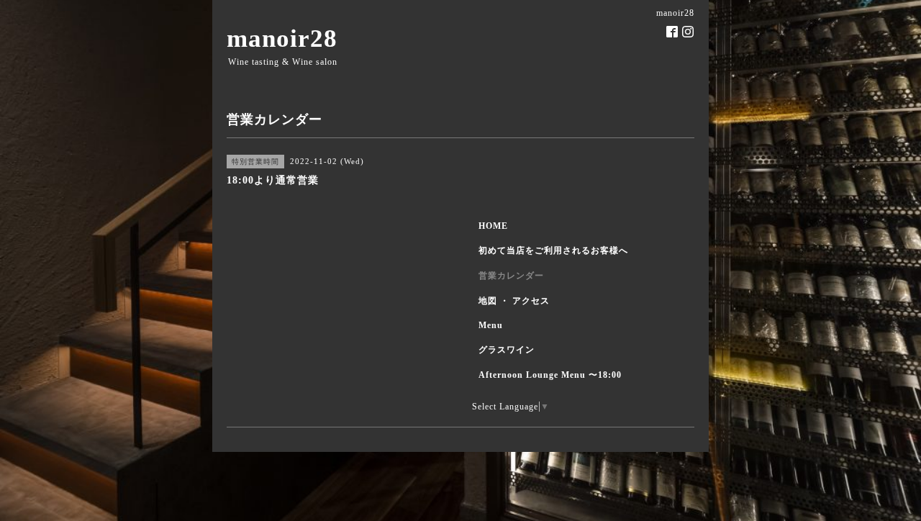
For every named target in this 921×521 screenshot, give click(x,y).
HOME (493, 226)
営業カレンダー (511, 276)
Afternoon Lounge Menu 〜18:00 (550, 375)
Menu (490, 325)
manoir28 (282, 38)
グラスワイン (506, 350)
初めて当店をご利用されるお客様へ (553, 250)
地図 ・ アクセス (514, 301)
